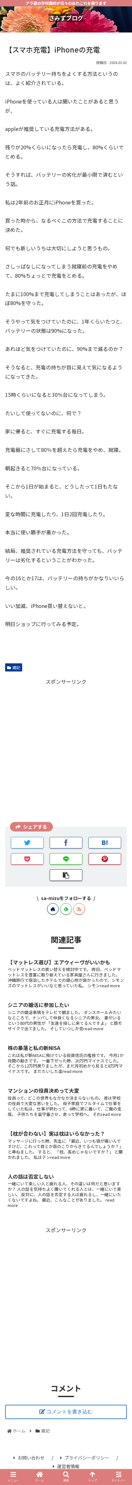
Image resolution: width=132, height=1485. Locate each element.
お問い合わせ (31, 1457)
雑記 (16, 667)
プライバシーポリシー (86, 1457)
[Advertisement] (66, 751)
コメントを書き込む (69, 1411)
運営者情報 (68, 1466)
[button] (118, 915)
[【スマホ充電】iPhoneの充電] (104, 842)
